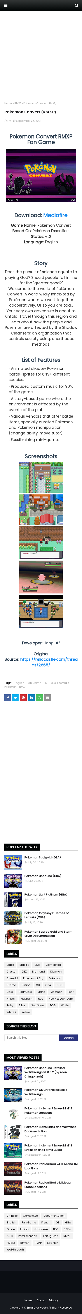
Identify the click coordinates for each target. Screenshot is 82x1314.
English (19, 683)
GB (38, 985)
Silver (22, 1005)
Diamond (38, 971)
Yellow (26, 1012)
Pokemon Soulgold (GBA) (42, 857)
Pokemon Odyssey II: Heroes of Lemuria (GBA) (46, 915)
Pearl (71, 992)
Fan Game (34, 683)
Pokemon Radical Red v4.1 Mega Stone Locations (47, 1184)
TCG (53, 1005)
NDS (55, 1229)
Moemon (56, 992)
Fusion (26, 985)
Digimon (56, 971)
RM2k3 (11, 1243)
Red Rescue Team (61, 998)
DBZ (24, 971)
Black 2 (24, 965)
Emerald (12, 978)
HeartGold (25, 992)
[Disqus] (41, 780)
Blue (37, 965)
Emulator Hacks (37, 1307)
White (64, 1005)
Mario (41, 992)
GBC (59, 985)
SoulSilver (37, 1005)
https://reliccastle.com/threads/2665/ (49, 662)
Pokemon (10, 687)
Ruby (10, 1005)
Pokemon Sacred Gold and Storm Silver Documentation (48, 934)
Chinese (12, 1216)
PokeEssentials (59, 683)
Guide (11, 1229)
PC (45, 683)
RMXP (17, 103)
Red (40, 998)
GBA (48, 985)
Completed (53, 965)
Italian (24, 1229)
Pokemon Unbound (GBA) (42, 876)
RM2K (66, 1236)
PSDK (10, 1236)
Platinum (27, 998)
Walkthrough (15, 1249)
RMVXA (24, 1243)
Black (10, 965)
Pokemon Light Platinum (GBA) (45, 894)
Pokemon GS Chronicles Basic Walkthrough (45, 1092)
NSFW (67, 1229)
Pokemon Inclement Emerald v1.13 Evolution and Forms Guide (48, 1147)
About (41, 1300)
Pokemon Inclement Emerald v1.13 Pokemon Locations (48, 1110)
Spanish (52, 1243)
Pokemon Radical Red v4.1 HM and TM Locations (51, 1166)
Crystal (11, 971)
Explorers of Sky (33, 978)
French (45, 1222)
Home (8, 103)
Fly (9, 121)
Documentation (54, 1216)
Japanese (41, 1229)
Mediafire (55, 215)
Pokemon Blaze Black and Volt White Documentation (50, 1129)
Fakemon (55, 978)
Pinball (11, 998)
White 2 (11, 1012)
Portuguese (50, 1236)
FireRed (11, 985)
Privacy (54, 1300)
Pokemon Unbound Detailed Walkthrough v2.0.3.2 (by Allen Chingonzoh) (45, 1072)
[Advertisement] (41, 52)
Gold (10, 992)
